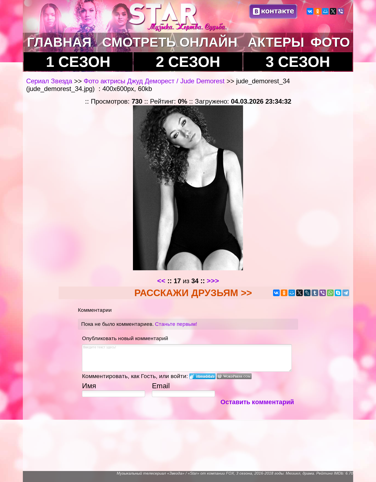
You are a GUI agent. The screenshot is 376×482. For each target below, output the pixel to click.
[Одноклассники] (317, 11)
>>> (213, 281)
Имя (89, 386)
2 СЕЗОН (188, 61)
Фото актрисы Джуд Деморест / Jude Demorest (154, 81)
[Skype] (338, 293)
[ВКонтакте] (310, 11)
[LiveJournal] (307, 293)
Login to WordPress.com (234, 376)
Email (161, 386)
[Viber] (340, 11)
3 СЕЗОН (298, 61)
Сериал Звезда (50, 81)
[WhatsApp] (330, 293)
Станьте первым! (176, 324)
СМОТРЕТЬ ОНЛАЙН (170, 42)
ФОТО (330, 42)
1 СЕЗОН (78, 61)
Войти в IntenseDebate (202, 376)
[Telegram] (345, 293)
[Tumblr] (315, 293)
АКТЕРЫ (276, 42)
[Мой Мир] (325, 11)
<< (161, 281)
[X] (333, 11)
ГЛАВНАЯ (59, 42)
